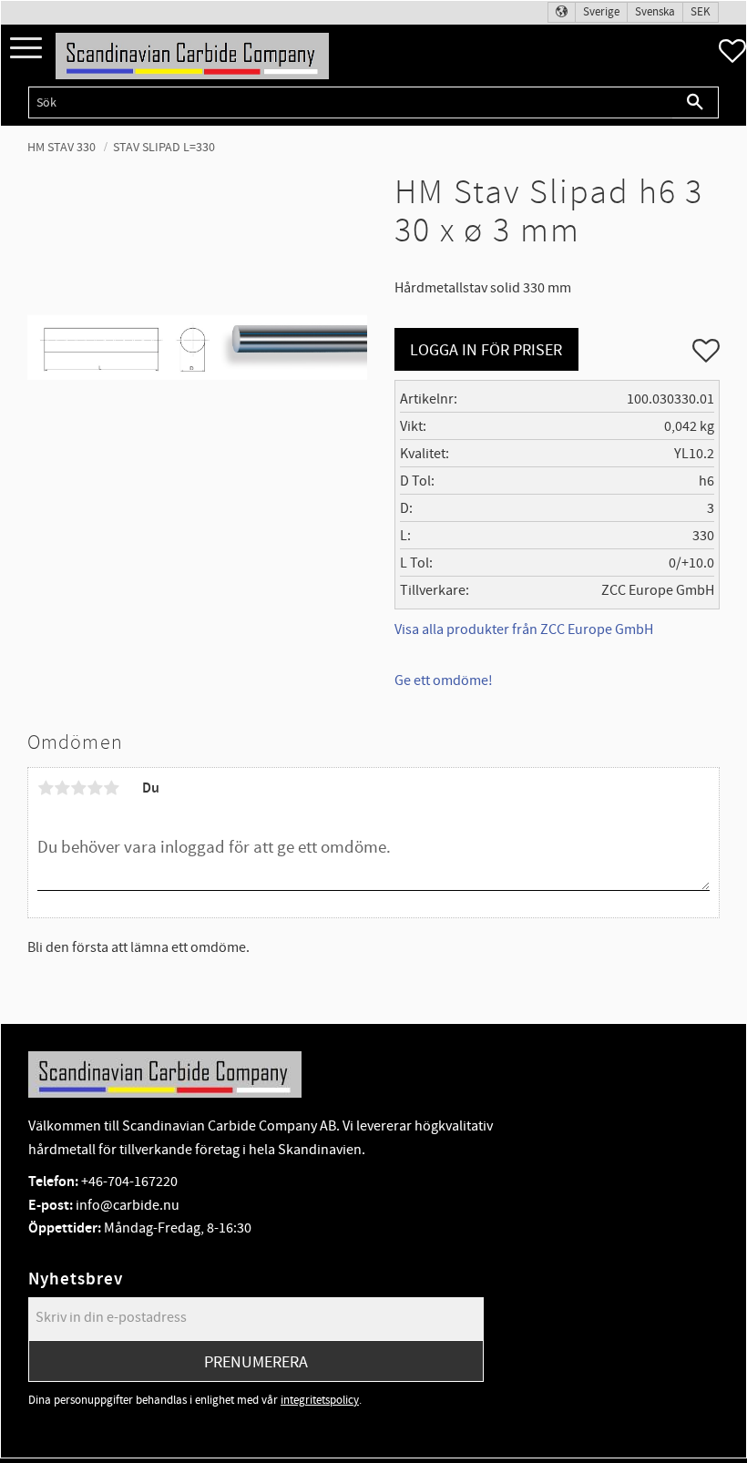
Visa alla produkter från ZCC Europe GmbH (523, 629)
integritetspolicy (320, 1400)
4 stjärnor (95, 788)
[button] (26, 49)
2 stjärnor (62, 788)
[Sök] (695, 102)
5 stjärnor (111, 788)
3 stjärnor (78, 788)
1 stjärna (45, 788)
